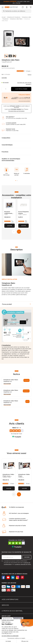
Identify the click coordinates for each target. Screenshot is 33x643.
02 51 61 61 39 (10, 118)
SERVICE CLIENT (6, 616)
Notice (29, 74)
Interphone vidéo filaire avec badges (8, 476)
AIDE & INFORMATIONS (10, 599)
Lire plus (4, 77)
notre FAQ (24, 118)
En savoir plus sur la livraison (16, 111)
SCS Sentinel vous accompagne (19, 513)
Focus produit (7, 304)
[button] (21, 89)
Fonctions (5, 152)
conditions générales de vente (23, 564)
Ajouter (9, 225)
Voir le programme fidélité (24, 100)
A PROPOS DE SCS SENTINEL (12, 611)
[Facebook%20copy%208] (22, 577)
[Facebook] (3, 577)
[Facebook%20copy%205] (8, 577)
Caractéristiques (7, 145)
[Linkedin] (13, 577)
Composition (6, 138)
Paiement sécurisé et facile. (17, 525)
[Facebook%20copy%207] (17, 577)
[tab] (16, 137)
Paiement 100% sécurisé (9, 583)
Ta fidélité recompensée (16, 507)
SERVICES (5, 605)
